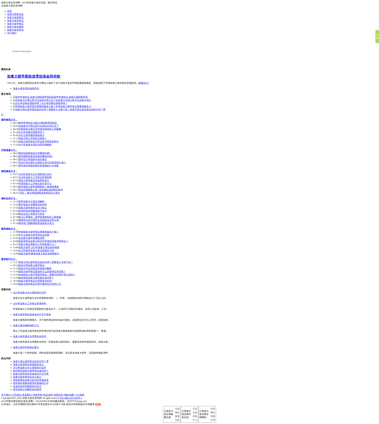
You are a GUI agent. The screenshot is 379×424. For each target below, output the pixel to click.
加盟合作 (58, 395)
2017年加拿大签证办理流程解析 (35, 144)
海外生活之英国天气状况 (32, 214)
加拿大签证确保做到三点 (26, 325)
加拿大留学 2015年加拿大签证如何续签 (39, 247)
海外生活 (6, 198)
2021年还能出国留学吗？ (32, 132)
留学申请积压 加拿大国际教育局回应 (38, 123)
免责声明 (37, 395)
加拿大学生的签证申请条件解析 (35, 268)
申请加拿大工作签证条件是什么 (35, 183)
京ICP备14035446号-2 (71, 398)
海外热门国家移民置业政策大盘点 (36, 223)
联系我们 (27, 395)
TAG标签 (79, 395)
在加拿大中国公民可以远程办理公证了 (39, 126)
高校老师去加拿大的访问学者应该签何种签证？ (43, 241)
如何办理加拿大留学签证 (32, 265)
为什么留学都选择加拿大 (32, 135)
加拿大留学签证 (15, 23)
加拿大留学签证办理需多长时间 (35, 281)
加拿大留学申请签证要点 (26, 347)
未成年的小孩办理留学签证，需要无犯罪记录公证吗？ (47, 274)
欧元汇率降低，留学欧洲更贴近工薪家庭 (40, 217)
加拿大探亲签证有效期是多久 (34, 180)
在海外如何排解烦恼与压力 (33, 211)
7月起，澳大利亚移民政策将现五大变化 (39, 193)
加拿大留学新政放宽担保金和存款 (33, 76)
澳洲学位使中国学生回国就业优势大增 (39, 220)
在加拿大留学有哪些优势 (32, 238)
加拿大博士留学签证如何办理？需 (31, 361)
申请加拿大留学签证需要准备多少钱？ (39, 232)
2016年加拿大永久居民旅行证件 (35, 174)
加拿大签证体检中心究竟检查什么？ (37, 244)
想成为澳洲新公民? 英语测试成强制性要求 (41, 190)
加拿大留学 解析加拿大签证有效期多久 (39, 253)
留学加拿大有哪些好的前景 (33, 204)
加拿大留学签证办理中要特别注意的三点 (40, 284)
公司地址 (16, 395)
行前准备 (6, 150)
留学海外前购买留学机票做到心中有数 (39, 165)
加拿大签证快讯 (15, 30)
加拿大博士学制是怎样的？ (33, 138)
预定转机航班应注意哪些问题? (34, 153)
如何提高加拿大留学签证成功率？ (36, 277)
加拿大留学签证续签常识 (26, 88)
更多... (14, 119)
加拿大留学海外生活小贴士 (33, 207)
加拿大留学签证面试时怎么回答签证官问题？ (42, 271)
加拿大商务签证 (15, 14)
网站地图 (69, 395)
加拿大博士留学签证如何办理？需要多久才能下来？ (46, 262)
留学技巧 (6, 259)
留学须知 (6, 228)
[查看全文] (143, 83)
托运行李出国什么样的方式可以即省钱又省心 (42, 162)
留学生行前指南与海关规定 (33, 159)
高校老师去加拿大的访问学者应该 (31, 380)
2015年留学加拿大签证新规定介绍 (36, 250)
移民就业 (6, 171)
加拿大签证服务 (15, 26)
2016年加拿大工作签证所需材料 (35, 177)
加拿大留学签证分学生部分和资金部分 (39, 141)
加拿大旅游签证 (15, 17)
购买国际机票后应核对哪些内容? (36, 156)
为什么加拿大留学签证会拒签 (34, 235)
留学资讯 (6, 119)
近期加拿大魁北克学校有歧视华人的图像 (40, 129)
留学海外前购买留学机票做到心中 (31, 383)
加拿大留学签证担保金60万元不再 (31, 374)
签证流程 (48, 395)
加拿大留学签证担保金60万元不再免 (32, 314)
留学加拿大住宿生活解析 (32, 201)
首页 (9, 11)
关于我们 (12, 33)
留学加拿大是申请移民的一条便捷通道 (39, 186)
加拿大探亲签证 (15, 20)
